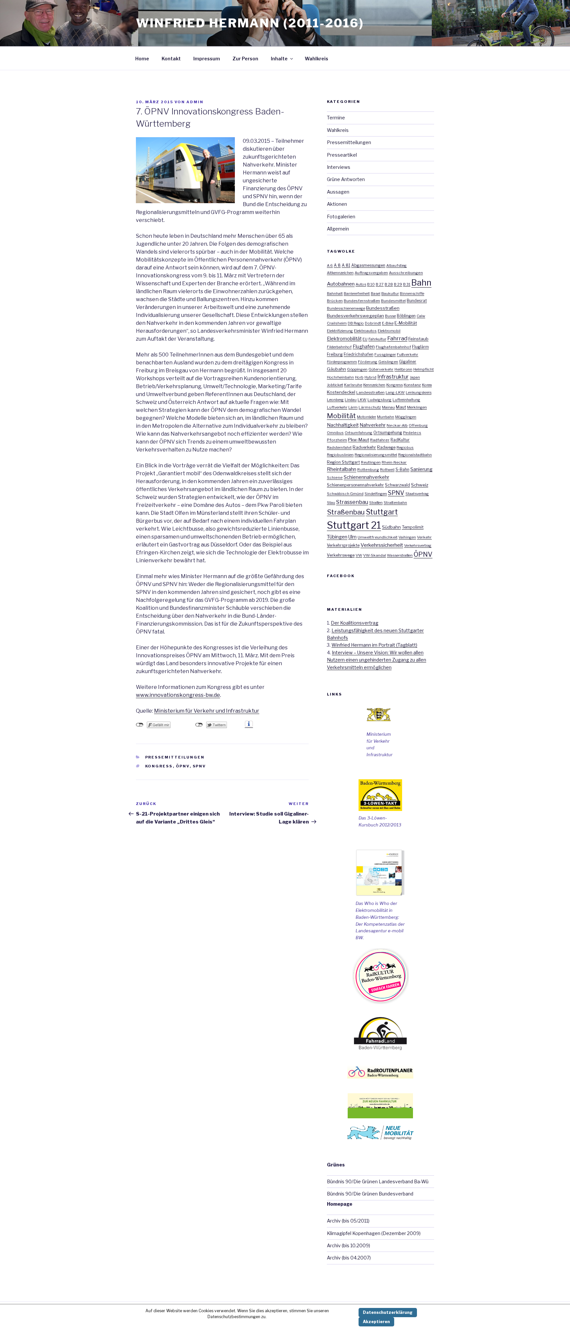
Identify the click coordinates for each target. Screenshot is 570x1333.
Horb (359, 377)
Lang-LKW (395, 392)
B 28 (389, 284)
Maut (401, 407)
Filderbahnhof (339, 347)
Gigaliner (407, 361)
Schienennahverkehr (366, 477)
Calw (421, 316)
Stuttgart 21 (354, 525)
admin (195, 102)
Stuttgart (382, 512)
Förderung (367, 361)
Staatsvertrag (417, 493)
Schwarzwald (397, 485)
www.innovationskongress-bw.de (178, 695)
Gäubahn (336, 369)
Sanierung (421, 469)
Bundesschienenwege (346, 308)
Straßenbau (346, 512)
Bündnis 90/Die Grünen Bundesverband (370, 1193)
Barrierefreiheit (357, 293)
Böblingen (406, 316)
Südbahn (391, 527)
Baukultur (390, 293)
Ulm (352, 537)
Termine (336, 117)
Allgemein (338, 229)
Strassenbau (352, 502)
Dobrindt (373, 323)
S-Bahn (402, 469)
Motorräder (366, 417)
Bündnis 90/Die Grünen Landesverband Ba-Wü (377, 1181)
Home (142, 58)
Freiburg (335, 354)
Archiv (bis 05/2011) (348, 1221)
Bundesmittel (393, 300)
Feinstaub (418, 338)
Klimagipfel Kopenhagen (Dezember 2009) (374, 1233)
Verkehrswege (341, 555)
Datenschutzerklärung (388, 1312)
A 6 (330, 265)
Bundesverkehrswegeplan (355, 315)
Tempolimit (413, 527)
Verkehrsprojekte (343, 545)
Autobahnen (341, 284)
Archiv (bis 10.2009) (348, 1245)
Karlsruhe (353, 385)
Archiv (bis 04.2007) (349, 1257)
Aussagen (338, 192)
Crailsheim (337, 323)
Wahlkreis (316, 58)
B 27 (380, 284)
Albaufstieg (396, 265)
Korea (427, 385)
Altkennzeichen (340, 272)
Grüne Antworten (346, 179)
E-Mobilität (406, 323)
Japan (415, 377)
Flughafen (364, 346)
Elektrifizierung (340, 330)
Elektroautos (365, 330)
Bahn (421, 283)
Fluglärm (420, 346)
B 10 (371, 284)
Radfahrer (380, 440)
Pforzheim (337, 440)
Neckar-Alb (397, 425)
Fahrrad (397, 338)
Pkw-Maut (358, 439)
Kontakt (171, 58)
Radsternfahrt (339, 447)
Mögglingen (405, 417)
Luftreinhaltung (406, 399)
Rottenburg (368, 469)
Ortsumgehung (387, 432)
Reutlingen (371, 462)
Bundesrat (417, 300)
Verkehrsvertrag (417, 545)
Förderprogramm (342, 361)
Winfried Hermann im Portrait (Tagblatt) (374, 645)
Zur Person (245, 58)
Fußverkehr (407, 354)
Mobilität (341, 416)
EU (365, 339)
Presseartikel (342, 155)
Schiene (335, 477)
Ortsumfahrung (358, 432)
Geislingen (388, 361)
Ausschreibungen (406, 272)
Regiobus (405, 447)
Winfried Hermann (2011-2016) (250, 23)
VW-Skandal (374, 555)
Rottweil (387, 469)
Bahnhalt (335, 293)
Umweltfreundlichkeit (377, 537)
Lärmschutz (370, 407)
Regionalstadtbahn (415, 454)
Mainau (388, 407)
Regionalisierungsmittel (376, 454)
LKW (362, 399)
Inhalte (279, 58)
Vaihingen (407, 537)
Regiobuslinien (340, 454)
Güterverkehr (381, 369)
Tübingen (337, 537)
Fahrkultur (377, 339)
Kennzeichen (374, 385)
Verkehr (424, 537)
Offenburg (418, 425)
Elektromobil (389, 330)
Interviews (338, 167)
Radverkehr (364, 447)
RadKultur (400, 440)
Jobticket (335, 385)
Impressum (206, 58)
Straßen (376, 502)
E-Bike (388, 323)
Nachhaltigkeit (343, 425)
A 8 (337, 265)
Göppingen (357, 369)
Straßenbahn (395, 502)
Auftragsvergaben (371, 272)
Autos (361, 284)
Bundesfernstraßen (362, 300)
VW (359, 555)
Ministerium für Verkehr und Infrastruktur (206, 711)
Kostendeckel (341, 392)
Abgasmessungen (368, 265)
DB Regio (356, 323)
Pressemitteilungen (175, 757)
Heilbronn (403, 369)
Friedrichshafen (358, 354)
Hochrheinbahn (340, 377)
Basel (375, 293)
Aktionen (337, 204)
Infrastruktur (393, 377)
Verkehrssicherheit (382, 545)
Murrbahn (385, 417)
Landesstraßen (370, 392)
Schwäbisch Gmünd (345, 493)
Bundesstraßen (382, 308)
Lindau (351, 399)
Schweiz (419, 484)
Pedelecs (412, 432)
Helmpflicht (423, 369)
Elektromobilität (344, 338)
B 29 (398, 284)
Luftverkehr (337, 407)
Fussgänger (385, 354)
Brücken (335, 300)
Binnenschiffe (412, 293)
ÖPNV (183, 766)
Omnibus (335, 432)
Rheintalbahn (341, 469)
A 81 (346, 265)
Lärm (353, 407)
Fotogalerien (341, 216)
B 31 (406, 284)
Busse (390, 316)
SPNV (199, 766)
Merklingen (417, 407)
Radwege (386, 447)
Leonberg (335, 399)
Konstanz (412, 385)
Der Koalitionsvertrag (354, 623)
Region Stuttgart (343, 462)
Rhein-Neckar (394, 462)
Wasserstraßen (400, 555)
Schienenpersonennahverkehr (355, 484)
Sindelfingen (375, 493)
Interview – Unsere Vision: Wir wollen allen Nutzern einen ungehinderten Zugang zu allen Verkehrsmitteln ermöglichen (376, 660)
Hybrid (370, 377)
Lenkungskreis (418, 392)
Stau (331, 502)
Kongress (159, 766)
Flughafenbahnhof (393, 347)
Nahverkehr (373, 425)
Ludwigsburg (379, 399)
